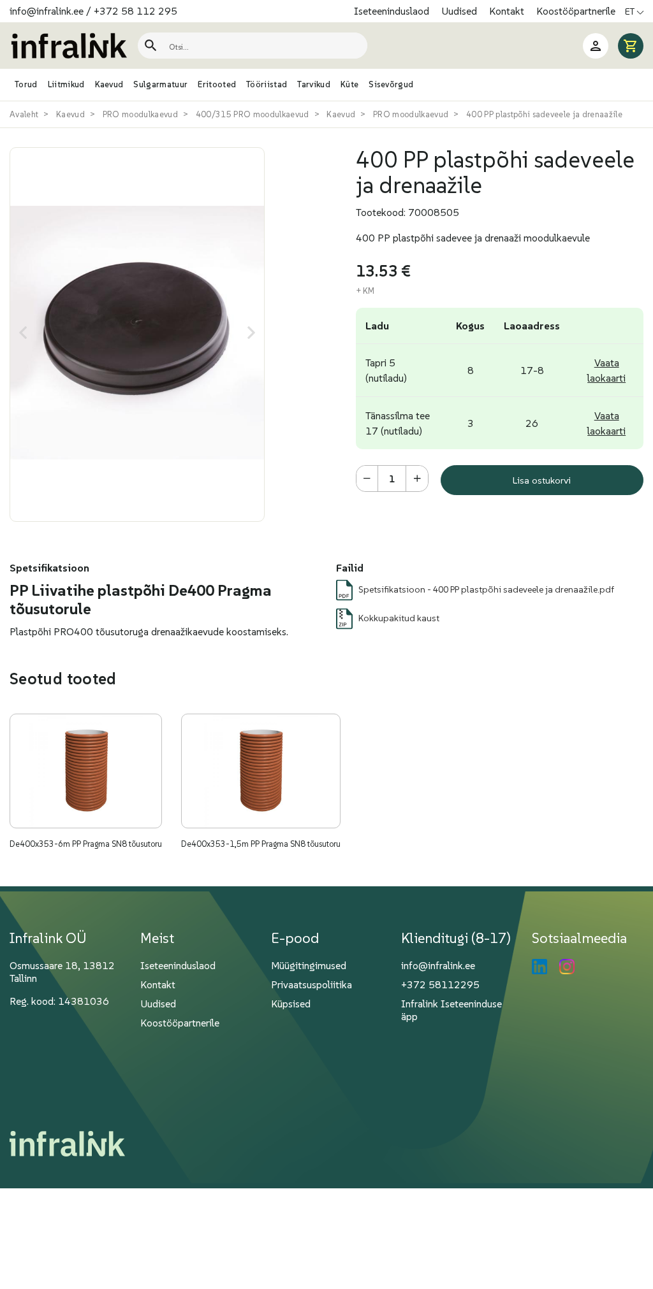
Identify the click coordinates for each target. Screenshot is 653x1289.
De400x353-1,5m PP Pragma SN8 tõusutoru (261, 844)
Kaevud (70, 114)
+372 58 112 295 (135, 10)
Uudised (460, 10)
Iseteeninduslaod (393, 10)
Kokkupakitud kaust (398, 618)
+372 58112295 (440, 984)
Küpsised (291, 1003)
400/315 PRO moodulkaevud (252, 114)
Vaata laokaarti (606, 370)
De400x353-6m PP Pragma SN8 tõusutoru (86, 844)
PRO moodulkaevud (140, 114)
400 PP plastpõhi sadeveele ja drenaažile (544, 114)
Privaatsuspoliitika (311, 984)
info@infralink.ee (47, 10)
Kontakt (508, 10)
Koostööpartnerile (575, 10)
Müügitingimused (308, 965)
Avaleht (24, 114)
